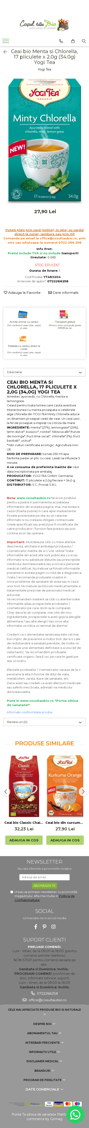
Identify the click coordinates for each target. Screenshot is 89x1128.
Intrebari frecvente (42, 1042)
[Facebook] (36, 927)
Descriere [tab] (14, 372)
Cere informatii (65, 292)
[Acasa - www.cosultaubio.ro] (44, 25)
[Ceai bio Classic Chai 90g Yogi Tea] (24, 786)
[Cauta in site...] (84, 41)
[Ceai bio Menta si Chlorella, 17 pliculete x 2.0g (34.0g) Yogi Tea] (44, 140)
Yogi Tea (44, 69)
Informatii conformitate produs (29, 712)
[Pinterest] (45, 927)
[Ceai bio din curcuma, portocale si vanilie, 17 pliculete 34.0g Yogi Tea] (65, 786)
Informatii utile (43, 1052)
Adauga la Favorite (24, 292)
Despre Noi (42, 1024)
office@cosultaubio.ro (47, 1000)
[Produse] (6, 42)
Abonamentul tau (42, 1033)
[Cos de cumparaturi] (73, 41)
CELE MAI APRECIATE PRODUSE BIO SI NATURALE (44, 1009)
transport (69, 253)
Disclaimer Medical (42, 1061)
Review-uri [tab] (17, 722)
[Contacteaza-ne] (61, 41)
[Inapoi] (3, 52)
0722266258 (47, 993)
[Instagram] (54, 927)
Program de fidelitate (43, 1080)
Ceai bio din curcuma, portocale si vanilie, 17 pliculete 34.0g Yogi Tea (65, 823)
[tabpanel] (44, 140)
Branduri (42, 1070)
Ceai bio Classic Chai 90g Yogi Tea (24, 823)
